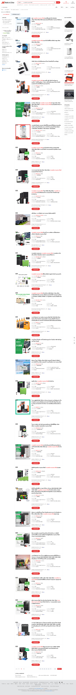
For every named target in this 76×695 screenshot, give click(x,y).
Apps (67, 7)
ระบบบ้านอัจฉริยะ (67, 123)
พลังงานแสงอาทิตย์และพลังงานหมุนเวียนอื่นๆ (44, 675)
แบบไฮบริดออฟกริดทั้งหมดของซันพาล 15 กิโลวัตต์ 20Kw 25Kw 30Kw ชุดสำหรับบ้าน (47, 446)
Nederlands (56, 683)
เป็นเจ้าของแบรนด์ (7, 52)
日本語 (20, 683)
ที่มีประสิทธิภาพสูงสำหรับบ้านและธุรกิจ (46, 274)
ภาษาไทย (63, 683)
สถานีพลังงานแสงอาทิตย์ (43, 4)
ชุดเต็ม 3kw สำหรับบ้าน (43, 381)
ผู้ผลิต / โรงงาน (6, 37)
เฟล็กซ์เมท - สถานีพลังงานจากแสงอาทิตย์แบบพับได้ (43, 213)
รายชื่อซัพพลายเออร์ (15, 14)
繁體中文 (16, 683)
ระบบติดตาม (66, 114)
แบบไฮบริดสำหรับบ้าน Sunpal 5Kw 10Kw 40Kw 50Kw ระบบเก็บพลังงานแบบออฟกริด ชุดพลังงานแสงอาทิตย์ (46, 149)
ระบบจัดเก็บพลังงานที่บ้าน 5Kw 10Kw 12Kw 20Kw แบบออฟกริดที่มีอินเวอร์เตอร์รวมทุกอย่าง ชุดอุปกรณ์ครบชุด (46, 579)
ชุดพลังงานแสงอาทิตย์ (68, 125)
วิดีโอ (16, 17)
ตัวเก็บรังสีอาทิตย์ (53, 675)
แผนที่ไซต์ (51, 682)
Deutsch (31, 683)
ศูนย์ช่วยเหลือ (16, 682)
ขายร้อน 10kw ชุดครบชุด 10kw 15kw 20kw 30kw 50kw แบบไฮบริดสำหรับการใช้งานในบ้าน (47, 104)
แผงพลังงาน (66, 119)
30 (21, 668)
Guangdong (5, 56)
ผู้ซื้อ (56, 7)
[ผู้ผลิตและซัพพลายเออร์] (7, 2)
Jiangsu (5, 60)
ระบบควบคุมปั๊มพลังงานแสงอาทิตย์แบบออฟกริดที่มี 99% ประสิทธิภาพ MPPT (69, 58)
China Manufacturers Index (35, 686)
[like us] (59, 682)
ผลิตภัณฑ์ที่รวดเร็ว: (20, 4)
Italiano (40, 683)
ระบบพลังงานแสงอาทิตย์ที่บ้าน (70, 116)
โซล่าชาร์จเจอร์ (18, 675)
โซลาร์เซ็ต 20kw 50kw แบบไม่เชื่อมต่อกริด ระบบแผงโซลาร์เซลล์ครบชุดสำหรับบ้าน (46, 192)
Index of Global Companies (54, 686)
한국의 (49, 683)
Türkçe (67, 683)
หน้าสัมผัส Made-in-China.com (44, 682)
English (8, 683)
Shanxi (4, 63)
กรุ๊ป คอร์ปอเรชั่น (6, 43)
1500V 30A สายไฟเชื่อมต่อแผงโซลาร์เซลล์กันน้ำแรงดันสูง (45, 61)
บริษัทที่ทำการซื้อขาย (7, 39)
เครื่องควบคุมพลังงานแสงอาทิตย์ (20, 676)
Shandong (5, 61)
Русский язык (44, 683)
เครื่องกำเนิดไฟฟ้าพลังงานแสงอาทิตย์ (32, 676)
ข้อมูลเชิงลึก (56, 682)
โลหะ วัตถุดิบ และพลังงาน (7, 19)
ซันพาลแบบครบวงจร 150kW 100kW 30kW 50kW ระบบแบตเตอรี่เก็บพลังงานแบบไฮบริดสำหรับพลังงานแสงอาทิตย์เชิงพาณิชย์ (46, 648)
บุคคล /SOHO (5, 42)
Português (35, 683)
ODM (4, 51)
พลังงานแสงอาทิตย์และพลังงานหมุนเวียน (7, 21)
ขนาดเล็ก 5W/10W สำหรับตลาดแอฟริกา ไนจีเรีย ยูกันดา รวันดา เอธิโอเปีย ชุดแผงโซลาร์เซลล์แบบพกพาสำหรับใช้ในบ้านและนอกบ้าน (46, 82)
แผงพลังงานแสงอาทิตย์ (68, 132)
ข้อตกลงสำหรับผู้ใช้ (26, 682)
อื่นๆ (3, 40)
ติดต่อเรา (5, 69)
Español (27, 683)
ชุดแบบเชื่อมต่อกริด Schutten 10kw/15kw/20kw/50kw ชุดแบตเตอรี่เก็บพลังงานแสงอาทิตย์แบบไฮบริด (47, 20)
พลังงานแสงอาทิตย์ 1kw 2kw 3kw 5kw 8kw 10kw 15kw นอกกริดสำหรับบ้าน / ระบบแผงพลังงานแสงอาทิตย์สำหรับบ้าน (46, 602)
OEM (4, 49)
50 (23, 668)
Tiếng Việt (71, 683)
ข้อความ (20, 682)
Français (23, 683)
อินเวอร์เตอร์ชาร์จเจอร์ (68, 121)
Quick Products (27, 686)
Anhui (4, 58)
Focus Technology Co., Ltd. (39, 688)
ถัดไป (59, 668)
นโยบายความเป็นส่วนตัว (34, 682)
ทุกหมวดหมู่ (5, 7)
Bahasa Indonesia (38, 684)
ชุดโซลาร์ (49, 4)
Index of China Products (45, 686)
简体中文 (12, 683)
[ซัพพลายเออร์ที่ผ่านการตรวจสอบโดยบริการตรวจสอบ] (7, 31)
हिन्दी (60, 683)
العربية (52, 683)
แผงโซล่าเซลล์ (29, 675)
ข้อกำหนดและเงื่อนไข (48, 690)
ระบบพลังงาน (26, 4)
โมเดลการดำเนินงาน (68, 129)
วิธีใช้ (62, 7)
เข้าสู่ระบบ (73, 3)
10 (18, 668)
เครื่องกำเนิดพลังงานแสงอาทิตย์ (34, 4)
